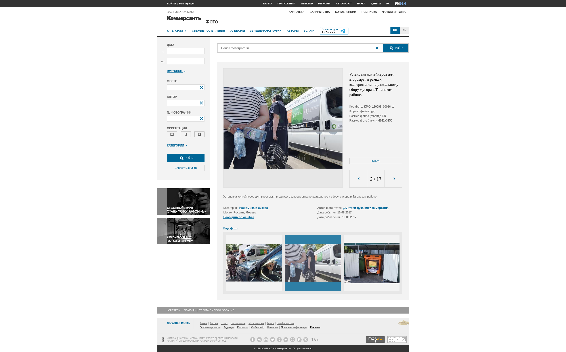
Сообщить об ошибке (238, 217)
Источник (175, 71)
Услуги (309, 30)
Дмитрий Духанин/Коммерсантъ (366, 207)
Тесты (270, 323)
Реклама (315, 327)
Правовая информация (294, 327)
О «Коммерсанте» (210, 327)
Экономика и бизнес (253, 207)
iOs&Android (257, 327)
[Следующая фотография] (393, 179)
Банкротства (320, 11)
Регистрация (186, 3)
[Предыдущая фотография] (358, 179)
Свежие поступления (208, 30)
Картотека (296, 11)
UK (388, 3)
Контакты (173, 310)
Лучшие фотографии (265, 30)
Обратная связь (178, 323)
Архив (203, 323)
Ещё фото (230, 228)
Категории (175, 30)
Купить (375, 161)
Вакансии (272, 327)
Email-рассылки (285, 323)
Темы (224, 323)
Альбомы (237, 30)
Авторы (293, 30)
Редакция (229, 327)
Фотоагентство (394, 11)
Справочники (238, 323)
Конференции (345, 11)
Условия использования (216, 310)
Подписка (369, 11)
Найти (189, 157)
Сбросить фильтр (186, 167)
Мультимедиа (256, 323)
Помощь (189, 310)
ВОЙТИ (171, 3)
